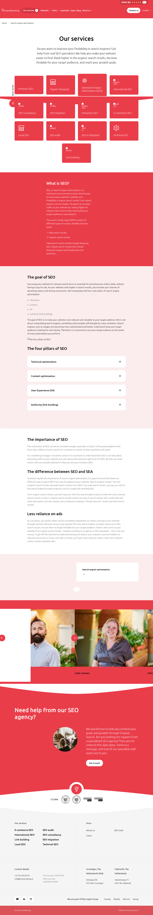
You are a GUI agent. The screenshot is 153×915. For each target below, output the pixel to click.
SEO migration (51, 839)
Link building (22, 839)
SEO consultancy (52, 834)
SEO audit (48, 830)
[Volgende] (74, 638)
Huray (135, 899)
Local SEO (20, 844)
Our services (28, 10)
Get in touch (94, 763)
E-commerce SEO (24, 830)
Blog (79, 10)
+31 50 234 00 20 (22, 875)
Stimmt (126, 899)
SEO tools (118, 830)
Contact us (133, 10)
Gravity (107, 899)
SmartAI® (64, 10)
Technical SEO (50, 844)
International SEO (25, 834)
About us (86, 10)
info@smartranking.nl (24, 879)
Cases (73, 10)
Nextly (117, 899)
